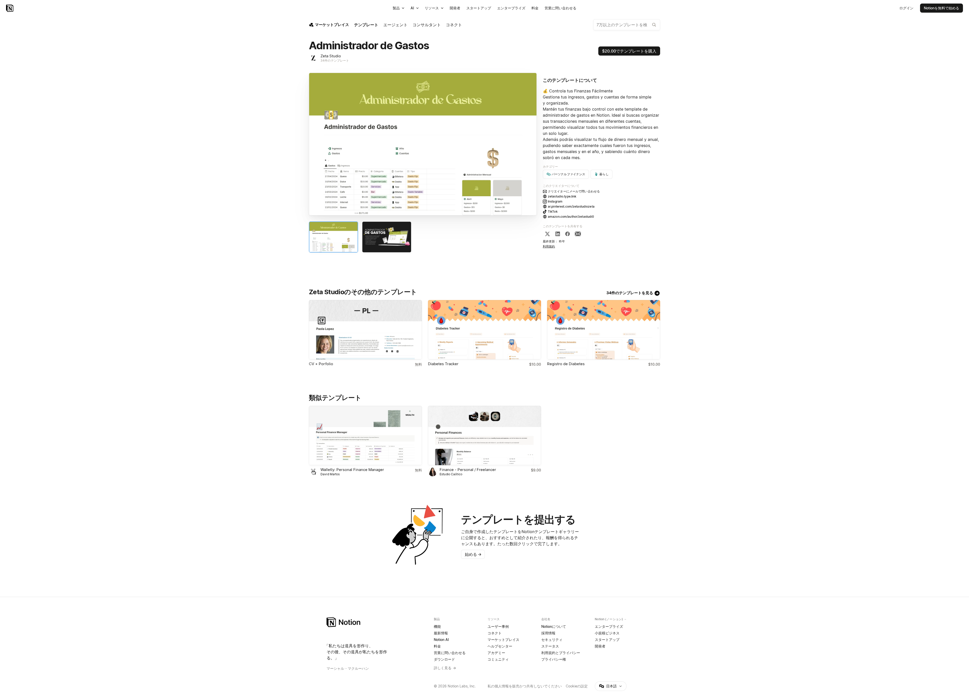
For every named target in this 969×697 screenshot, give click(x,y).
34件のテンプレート (334, 60)
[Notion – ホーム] (377, 622)
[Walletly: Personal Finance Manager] (365, 435)
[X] (547, 233)
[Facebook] (567, 233)
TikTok (553, 211)
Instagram (555, 201)
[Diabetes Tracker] (484, 329)
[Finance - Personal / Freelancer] (484, 435)
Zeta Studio (330, 56)
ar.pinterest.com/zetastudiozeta (571, 206)
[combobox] (626, 24)
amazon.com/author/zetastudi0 (571, 216)
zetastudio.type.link (562, 196)
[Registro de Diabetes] (603, 329)
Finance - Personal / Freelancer (468, 469)
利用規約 (549, 246)
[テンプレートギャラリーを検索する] (654, 24)
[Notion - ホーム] (10, 8)
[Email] (578, 233)
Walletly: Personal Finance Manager (352, 469)
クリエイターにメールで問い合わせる (574, 191)
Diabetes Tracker (443, 363)
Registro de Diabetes (566, 363)
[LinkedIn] (557, 233)
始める (473, 554)
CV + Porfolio (321, 363)
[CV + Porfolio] (365, 329)
